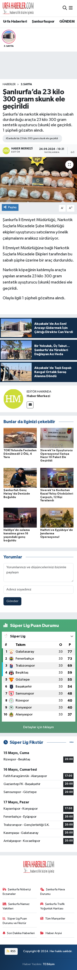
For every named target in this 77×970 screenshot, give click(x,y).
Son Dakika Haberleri (21, 933)
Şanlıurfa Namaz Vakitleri (16, 906)
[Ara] (65, 8)
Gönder (12, 601)
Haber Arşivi (54, 933)
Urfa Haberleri (15, 21)
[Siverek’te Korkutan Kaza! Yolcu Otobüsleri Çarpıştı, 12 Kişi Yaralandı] (57, 477)
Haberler (9, 84)
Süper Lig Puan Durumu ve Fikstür (15, 921)
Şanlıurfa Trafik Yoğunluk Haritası (52, 906)
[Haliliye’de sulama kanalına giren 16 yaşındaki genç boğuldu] (20, 517)
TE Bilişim (49, 964)
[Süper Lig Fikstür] (72, 742)
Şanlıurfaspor (43, 21)
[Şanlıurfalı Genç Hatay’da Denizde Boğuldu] (20, 477)
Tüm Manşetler (55, 918)
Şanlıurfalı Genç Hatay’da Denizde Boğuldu (16, 494)
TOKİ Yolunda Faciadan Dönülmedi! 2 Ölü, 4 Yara (20, 454)
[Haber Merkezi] (13, 399)
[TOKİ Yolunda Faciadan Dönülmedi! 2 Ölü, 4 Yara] (20, 438)
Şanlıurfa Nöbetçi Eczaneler (17, 891)
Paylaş (12, 207)
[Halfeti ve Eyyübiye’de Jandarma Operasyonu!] (57, 517)
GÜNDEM (67, 21)
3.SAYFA (26, 84)
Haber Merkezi (38, 396)
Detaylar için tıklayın (38, 727)
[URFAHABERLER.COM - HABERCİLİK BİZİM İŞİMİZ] (18, 8)
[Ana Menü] (71, 8)
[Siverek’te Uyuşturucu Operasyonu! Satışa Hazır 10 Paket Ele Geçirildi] (57, 438)
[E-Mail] (30, 405)
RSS (13, 951)
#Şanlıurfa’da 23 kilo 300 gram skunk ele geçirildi (32, 138)
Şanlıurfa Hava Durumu (52, 891)
